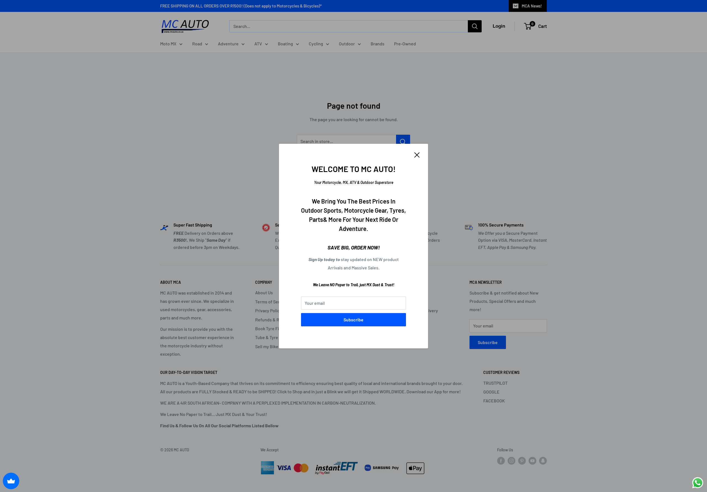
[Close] (417, 154)
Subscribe (353, 319)
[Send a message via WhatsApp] (697, 482)
